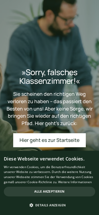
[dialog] (49, 183)
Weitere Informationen (75, 182)
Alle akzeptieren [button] (49, 191)
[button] (49, 205)
